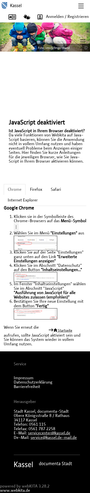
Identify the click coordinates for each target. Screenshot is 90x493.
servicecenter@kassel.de (49, 433)
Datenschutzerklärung (33, 382)
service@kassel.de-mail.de (53, 438)
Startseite (64, 330)
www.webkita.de (15, 491)
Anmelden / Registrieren (67, 17)
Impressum (24, 378)
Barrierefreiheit (27, 387)
